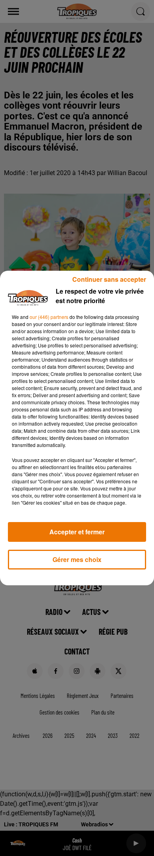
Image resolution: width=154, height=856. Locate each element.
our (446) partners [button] (49, 316)
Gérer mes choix (77, 559)
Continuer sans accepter (109, 279)
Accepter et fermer (77, 531)
